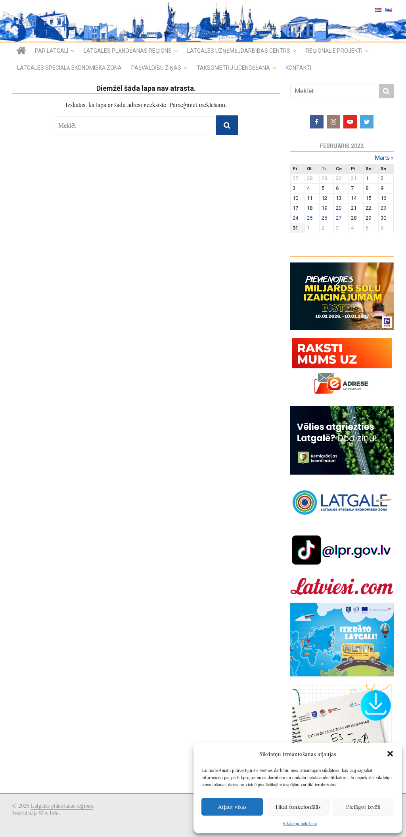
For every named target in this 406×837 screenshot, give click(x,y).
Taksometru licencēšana (233, 68)
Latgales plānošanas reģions (128, 51)
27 (338, 218)
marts (384, 158)
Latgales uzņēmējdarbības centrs (238, 51)
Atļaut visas (232, 806)
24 (295, 218)
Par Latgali (51, 51)
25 (309, 218)
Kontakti (298, 68)
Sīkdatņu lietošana (300, 823)
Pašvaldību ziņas (156, 68)
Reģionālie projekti (334, 51)
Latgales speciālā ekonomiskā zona (69, 68)
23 (383, 208)
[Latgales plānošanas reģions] (21, 50)
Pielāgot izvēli (363, 806)
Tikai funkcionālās (298, 806)
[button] (390, 754)
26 (324, 218)
